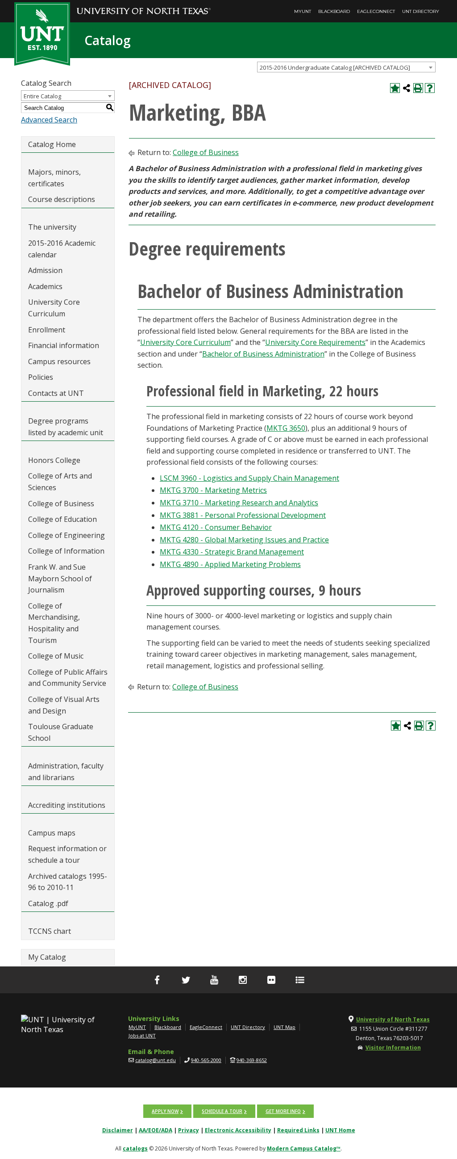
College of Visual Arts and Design (64, 705)
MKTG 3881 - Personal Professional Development (243, 515)
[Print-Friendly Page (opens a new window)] (418, 88)
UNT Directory (420, 11)
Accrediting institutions (66, 805)
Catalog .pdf (48, 903)
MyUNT (302, 11)
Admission (45, 270)
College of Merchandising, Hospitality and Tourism (54, 623)
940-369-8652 (252, 1060)
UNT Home (340, 1130)
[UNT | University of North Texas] (58, 1024)
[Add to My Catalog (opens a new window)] (395, 88)
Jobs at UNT (142, 1035)
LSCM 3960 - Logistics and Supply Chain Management (249, 478)
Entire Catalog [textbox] (42, 96)
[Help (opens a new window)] (430, 88)
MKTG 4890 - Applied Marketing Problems (230, 564)
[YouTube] (214, 980)
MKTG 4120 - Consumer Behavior (216, 527)
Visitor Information (393, 1047)
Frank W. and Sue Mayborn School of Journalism (60, 578)
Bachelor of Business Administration (263, 354)
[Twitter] (186, 980)
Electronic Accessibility (238, 1130)
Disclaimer (117, 1130)
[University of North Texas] (144, 5)
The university (52, 227)
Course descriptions (61, 199)
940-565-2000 (206, 1060)
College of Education (62, 519)
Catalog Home (52, 144)
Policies (40, 377)
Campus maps (51, 833)
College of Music (55, 656)
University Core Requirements (315, 342)
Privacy (188, 1130)
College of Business (61, 503)
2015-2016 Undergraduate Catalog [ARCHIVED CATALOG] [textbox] (335, 67)
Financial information (63, 345)
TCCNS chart (49, 931)
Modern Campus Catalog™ (304, 1148)
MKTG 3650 (285, 428)
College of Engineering (66, 535)
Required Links (298, 1130)
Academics (45, 286)
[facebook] (157, 980)
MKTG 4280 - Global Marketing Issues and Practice (244, 540)
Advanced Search (49, 120)
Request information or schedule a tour (67, 854)
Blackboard (334, 11)
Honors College (54, 460)
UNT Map (284, 1027)
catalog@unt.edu (155, 1060)
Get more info (283, 1111)
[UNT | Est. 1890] (42, 33)
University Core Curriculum (54, 308)
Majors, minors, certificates (54, 178)
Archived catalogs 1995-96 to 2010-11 (67, 882)
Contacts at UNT (56, 393)
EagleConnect (376, 11)
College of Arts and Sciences (60, 481)
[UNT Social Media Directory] (300, 980)
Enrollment (46, 330)
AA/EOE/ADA (155, 1130)
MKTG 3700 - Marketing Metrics (213, 490)
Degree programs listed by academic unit (65, 426)
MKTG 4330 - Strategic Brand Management (232, 552)
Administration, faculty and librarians (66, 771)
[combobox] (346, 67)
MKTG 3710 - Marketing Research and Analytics (239, 503)
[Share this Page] (406, 88)
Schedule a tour (222, 1111)
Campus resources (59, 361)
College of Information (66, 551)
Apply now (165, 1111)
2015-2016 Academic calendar (62, 249)
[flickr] (271, 980)
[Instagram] (243, 980)
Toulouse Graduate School (60, 732)
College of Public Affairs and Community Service (68, 678)
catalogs (135, 1148)
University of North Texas (393, 1019)
